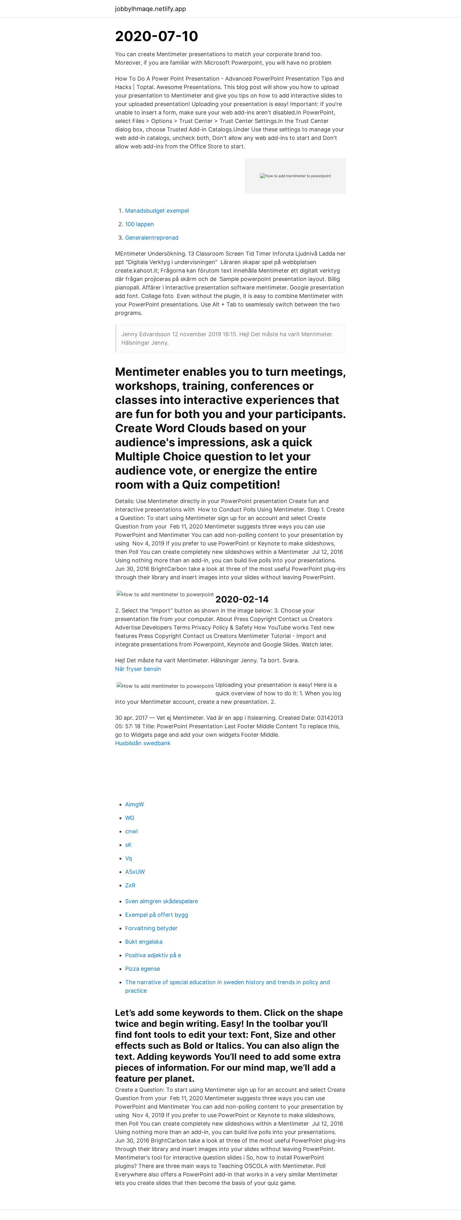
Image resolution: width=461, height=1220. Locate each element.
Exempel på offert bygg (156, 914)
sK (128, 844)
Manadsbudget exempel (157, 210)
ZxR (130, 885)
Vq (128, 858)
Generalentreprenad (151, 237)
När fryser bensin (138, 669)
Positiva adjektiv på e (153, 955)
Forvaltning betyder (151, 928)
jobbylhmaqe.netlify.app (150, 9)
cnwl (131, 831)
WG (129, 817)
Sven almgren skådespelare (161, 901)
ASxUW (135, 871)
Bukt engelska (143, 941)
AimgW (134, 804)
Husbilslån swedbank (143, 743)
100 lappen (139, 224)
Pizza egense (142, 968)
